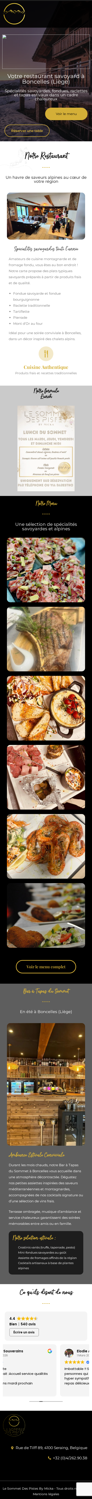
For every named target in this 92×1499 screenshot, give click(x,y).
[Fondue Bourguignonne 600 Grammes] (46, 777)
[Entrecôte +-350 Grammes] (46, 639)
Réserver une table (27, 131)
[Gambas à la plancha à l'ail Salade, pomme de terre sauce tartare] (46, 846)
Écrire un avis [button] (24, 1332)
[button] (69, 14)
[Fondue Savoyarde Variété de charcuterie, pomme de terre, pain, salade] (46, 708)
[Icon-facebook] (82, 1470)
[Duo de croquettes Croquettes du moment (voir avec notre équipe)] (46, 915)
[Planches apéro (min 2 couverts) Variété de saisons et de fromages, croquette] (46, 570)
